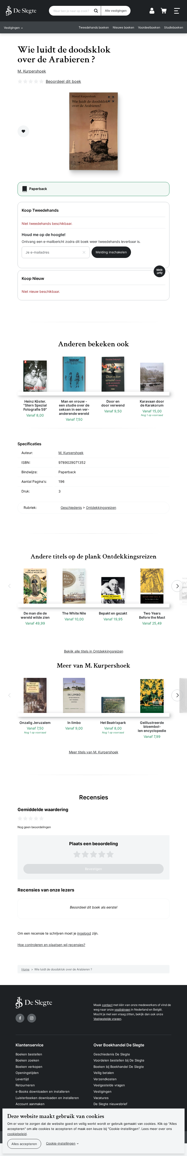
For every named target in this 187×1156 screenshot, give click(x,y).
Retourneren (25, 1085)
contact (107, 1005)
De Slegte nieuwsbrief (110, 1104)
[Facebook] (20, 1018)
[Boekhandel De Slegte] (21, 11)
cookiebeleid (17, 1134)
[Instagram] (31, 1018)
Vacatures (101, 1098)
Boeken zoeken (27, 1060)
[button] (10, 586)
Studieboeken (173, 27)
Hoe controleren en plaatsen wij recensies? (51, 945)
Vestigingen (103, 1091)
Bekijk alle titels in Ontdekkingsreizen (93, 651)
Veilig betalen (104, 1073)
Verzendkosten (105, 1079)
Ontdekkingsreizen (101, 507)
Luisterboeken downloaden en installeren (47, 1098)
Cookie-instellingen (60, 1143)
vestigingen (122, 1009)
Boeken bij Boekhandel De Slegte (119, 1067)
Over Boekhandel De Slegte (119, 1044)
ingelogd (84, 933)
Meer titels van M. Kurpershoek (93, 752)
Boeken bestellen (29, 1054)
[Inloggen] (152, 11)
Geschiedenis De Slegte (112, 1054)
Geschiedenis (71, 507)
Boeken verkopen (29, 1067)
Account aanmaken (30, 1104)
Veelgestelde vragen (107, 1019)
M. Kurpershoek (32, 71)
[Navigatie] (177, 11)
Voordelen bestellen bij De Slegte (119, 1060)
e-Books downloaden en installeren (43, 1091)
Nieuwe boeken (123, 27)
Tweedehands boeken (94, 27)
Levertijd (22, 1079)
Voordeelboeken (149, 27)
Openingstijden (27, 1073)
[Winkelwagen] (163, 11)
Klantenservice (29, 1044)
